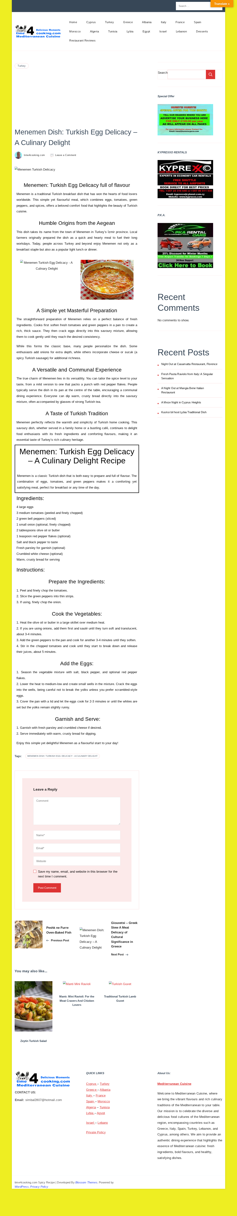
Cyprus (91, 22)
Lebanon (181, 31)
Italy (163, 22)
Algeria (94, 31)
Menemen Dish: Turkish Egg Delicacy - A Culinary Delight (62, 756)
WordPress (22, 1186)
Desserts (202, 31)
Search (163, 72)
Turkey (109, 22)
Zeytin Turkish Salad (33, 1040)
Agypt (101, 1113)
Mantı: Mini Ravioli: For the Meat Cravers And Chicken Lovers (76, 1000)
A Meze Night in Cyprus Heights (181, 402)
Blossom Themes (86, 1182)
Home (73, 22)
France (180, 22)
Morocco (75, 31)
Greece (128, 22)
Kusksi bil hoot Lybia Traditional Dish (184, 412)
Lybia (130, 31)
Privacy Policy (39, 1186)
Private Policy (96, 1132)
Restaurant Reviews (82, 40)
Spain (197, 22)
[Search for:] (195, 6)
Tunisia (112, 31)
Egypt (146, 31)
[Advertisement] (77, 97)
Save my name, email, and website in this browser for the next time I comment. (77, 874)
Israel (163, 31)
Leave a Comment (65, 154)
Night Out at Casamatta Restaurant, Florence (189, 364)
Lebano (103, 1123)
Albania (147, 22)
